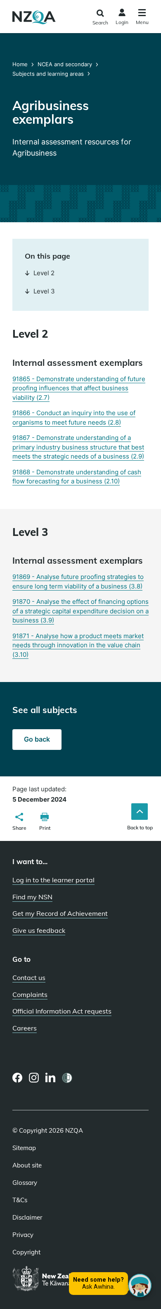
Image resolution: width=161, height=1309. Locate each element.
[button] (19, 823)
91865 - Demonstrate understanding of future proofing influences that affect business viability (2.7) (78, 388)
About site (27, 1165)
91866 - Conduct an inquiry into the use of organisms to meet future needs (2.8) (73, 417)
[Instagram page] (34, 1078)
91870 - (80, 611)
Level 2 (43, 273)
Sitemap (24, 1148)
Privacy (22, 1235)
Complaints (29, 994)
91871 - (78, 645)
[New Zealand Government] (67, 1279)
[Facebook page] (17, 1078)
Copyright (26, 1252)
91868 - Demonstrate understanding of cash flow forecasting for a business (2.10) (76, 476)
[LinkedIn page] (50, 1078)
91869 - (78, 581)
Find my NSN (32, 897)
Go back (37, 739)
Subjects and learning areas (48, 73)
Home (20, 64)
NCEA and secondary (65, 64)
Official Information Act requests (61, 1011)
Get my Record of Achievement (60, 913)
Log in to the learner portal (53, 880)
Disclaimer (27, 1217)
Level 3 (44, 291)
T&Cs (19, 1200)
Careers (24, 1028)
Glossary (24, 1183)
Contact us (28, 977)
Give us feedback (38, 930)
